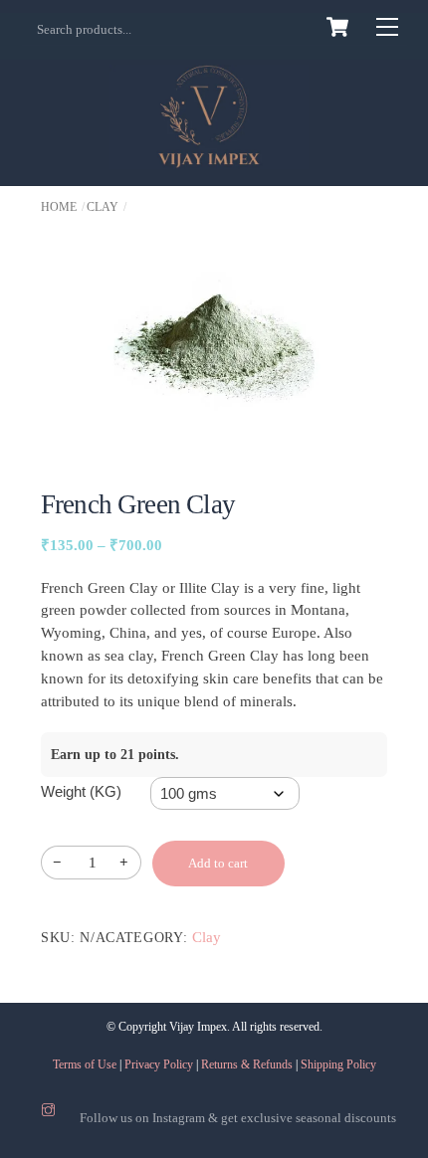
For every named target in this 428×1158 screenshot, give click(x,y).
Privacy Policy (158, 1064)
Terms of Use (84, 1064)
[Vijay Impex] (209, 157)
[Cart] (337, 27)
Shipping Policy (338, 1064)
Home (59, 207)
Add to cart (218, 863)
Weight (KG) (81, 791)
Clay (102, 207)
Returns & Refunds (247, 1064)
